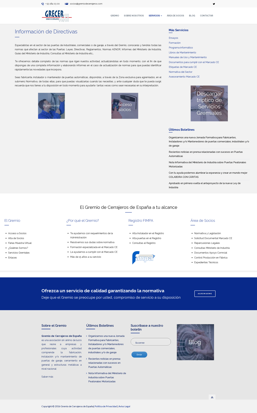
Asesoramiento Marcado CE (184, 76)
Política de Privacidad (106, 406)
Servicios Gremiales (19, 252)
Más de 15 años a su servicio (85, 256)
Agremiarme (205, 294)
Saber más (47, 376)
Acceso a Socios (17, 233)
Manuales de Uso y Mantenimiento (188, 57)
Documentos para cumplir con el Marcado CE (194, 62)
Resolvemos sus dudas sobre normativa (92, 242)
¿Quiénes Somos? (18, 248)
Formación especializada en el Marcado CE (93, 247)
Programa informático (181, 47)
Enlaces (12, 257)
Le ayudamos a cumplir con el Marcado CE (93, 252)
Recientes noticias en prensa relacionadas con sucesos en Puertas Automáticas (104, 362)
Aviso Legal (124, 406)
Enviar (139, 354)
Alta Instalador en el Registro (148, 233)
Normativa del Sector (180, 71)
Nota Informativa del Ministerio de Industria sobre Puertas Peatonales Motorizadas (107, 377)
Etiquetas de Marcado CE (183, 67)
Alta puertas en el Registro (146, 238)
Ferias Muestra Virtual (20, 243)
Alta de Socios (16, 238)
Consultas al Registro (144, 243)
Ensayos (173, 38)
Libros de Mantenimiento (182, 52)
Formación (175, 42)
